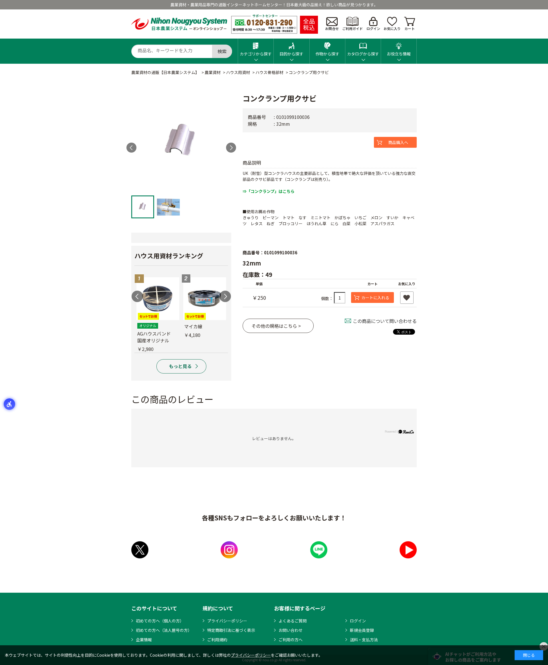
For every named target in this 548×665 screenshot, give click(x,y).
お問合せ (332, 28)
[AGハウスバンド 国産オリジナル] (157, 298)
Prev (131, 148)
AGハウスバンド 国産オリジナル (156, 337)
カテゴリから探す (256, 54)
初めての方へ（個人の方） (160, 621)
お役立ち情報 (399, 54)
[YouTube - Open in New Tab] (408, 549)
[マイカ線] (204, 298)
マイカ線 (193, 326)
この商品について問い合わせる (385, 320)
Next (231, 148)
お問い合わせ (291, 630)
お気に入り (392, 28)
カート (409, 28)
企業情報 (144, 639)
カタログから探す (363, 54)
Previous (137, 296)
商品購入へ (398, 142)
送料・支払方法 (364, 639)
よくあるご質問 (293, 621)
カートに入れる (375, 297)
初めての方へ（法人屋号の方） (164, 630)
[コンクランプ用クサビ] (181, 143)
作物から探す (327, 54)
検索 (222, 51)
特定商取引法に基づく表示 (231, 630)
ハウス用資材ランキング (168, 255)
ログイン (373, 28)
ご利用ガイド (352, 28)
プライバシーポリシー (227, 621)
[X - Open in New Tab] (139, 549)
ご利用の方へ (291, 639)
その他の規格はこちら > (276, 325)
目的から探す (291, 54)
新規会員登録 (362, 630)
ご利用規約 (217, 639)
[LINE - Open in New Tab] (318, 549)
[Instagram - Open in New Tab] (229, 549)
